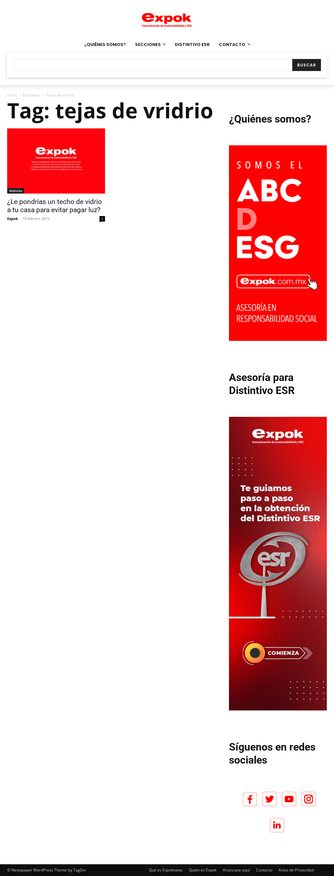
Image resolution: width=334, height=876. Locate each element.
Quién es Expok (203, 870)
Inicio (12, 95)
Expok (12, 218)
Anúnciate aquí (236, 870)
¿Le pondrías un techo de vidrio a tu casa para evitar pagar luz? (54, 206)
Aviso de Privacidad (296, 870)
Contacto (264, 870)
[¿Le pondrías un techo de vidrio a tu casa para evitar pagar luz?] (56, 161)
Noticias (15, 190)
